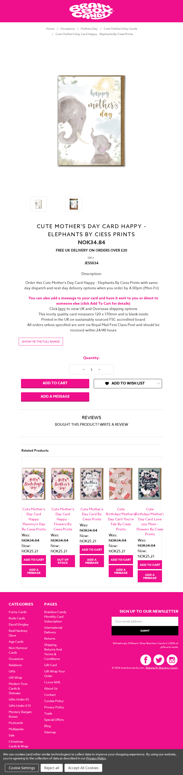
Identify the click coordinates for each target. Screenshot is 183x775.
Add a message (55, 396)
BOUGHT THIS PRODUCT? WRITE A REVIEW (91, 424)
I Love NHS (52, 682)
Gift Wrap (15, 677)
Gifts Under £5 (19, 699)
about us (51, 688)
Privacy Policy (54, 707)
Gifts (12, 671)
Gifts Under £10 (20, 705)
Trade (48, 713)
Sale (12, 735)
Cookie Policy (54, 701)
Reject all (51, 767)
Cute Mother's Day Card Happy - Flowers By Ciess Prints (63, 519)
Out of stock (63, 561)
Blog (47, 726)
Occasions (16, 659)
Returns (49, 638)
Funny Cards (18, 612)
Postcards (16, 723)
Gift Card (50, 665)
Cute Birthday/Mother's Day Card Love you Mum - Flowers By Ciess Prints (149, 522)
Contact (50, 694)
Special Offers (54, 719)
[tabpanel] (33, 519)
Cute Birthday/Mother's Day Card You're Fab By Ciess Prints (120, 519)
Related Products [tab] (34, 450)
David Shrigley (19, 624)
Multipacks (16, 729)
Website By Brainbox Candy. (162, 668)
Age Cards (16, 641)
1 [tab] (92, 585)
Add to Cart (34, 560)
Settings (28, 767)
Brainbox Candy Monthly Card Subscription (55, 616)
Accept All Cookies (83, 767)
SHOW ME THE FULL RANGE (41, 341)
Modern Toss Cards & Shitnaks (18, 688)
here (62, 309)
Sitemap (50, 732)
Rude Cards (17, 618)
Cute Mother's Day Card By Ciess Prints (92, 514)
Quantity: (91, 358)
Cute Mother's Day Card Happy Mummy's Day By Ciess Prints (34, 519)
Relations (15, 665)
